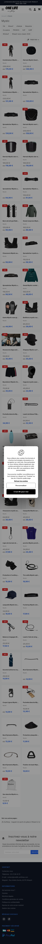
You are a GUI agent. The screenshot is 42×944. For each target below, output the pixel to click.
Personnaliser (21, 485)
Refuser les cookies (21, 481)
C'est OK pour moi (21, 492)
